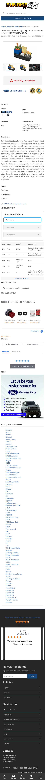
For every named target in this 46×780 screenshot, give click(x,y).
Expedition (10, 498)
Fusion (8, 541)
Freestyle (9, 538)
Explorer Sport (11, 503)
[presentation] (4, 67)
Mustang (9, 550)
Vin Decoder (8, 739)
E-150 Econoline (12, 456)
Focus (8, 534)
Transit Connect (12, 600)
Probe (8, 569)
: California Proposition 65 (15, 204)
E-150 (8, 451)
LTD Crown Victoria (13, 548)
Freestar (9, 536)
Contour (9, 444)
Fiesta (8, 527)
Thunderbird (10, 588)
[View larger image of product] (11, 67)
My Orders (7, 697)
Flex (7, 531)
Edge (7, 486)
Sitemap (7, 744)
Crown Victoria (11, 449)
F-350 (8, 520)
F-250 (8, 512)
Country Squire (11, 446)
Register (6, 693)
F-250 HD (9, 515)
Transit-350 (10, 595)
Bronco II (9, 437)
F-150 (8, 508)
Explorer (9, 501)
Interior (16, 27)
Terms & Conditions (10, 710)
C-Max (8, 442)
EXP (7, 496)
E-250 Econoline (12, 465)
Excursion (9, 494)
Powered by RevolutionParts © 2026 (30, 773)
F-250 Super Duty (12, 517)
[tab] (12, 344)
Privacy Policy (8, 729)
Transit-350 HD (11, 597)
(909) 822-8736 (7, 761)
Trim (21, 27)
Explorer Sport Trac (13, 505)
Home (3, 27)
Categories (9, 27)
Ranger (8, 571)
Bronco (8, 435)
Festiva (8, 524)
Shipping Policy (9, 724)
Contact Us (7, 715)
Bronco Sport (10, 439)
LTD (7, 546)
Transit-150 (10, 590)
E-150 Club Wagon (12, 453)
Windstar (9, 602)
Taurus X (9, 583)
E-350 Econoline (12, 475)
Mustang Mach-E (12, 553)
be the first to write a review (22, 366)
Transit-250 (10, 593)
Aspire (8, 432)
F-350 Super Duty (12, 522)
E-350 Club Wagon (12, 472)
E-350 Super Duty (12, 482)
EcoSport (9, 484)
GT (7, 543)
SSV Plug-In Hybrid (13, 579)
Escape (8, 489)
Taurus (8, 581)
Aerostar (9, 430)
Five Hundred (11, 529)
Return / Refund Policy (11, 720)
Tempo (8, 586)
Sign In (6, 688)
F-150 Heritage (11, 510)
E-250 (8, 463)
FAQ (5, 734)
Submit (32, 676)
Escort (8, 491)
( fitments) (22, 278)
